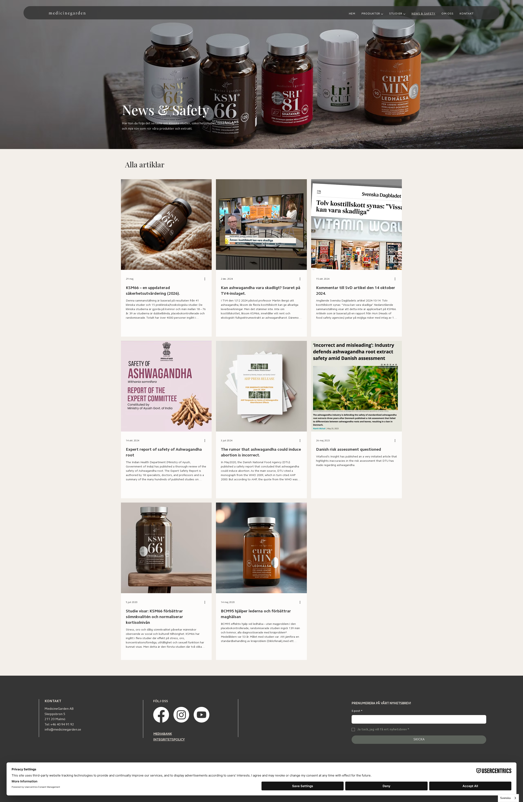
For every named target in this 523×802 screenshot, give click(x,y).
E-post (357, 711)
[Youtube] (201, 715)
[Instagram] (181, 715)
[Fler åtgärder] (206, 279)
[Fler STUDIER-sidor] (404, 14)
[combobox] (508, 798)
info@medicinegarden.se (63, 729)
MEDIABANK (162, 734)
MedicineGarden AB (59, 709)
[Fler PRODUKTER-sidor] (382, 14)
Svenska (505, 798)
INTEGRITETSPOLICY (169, 739)
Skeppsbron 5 (55, 714)
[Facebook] (161, 715)
